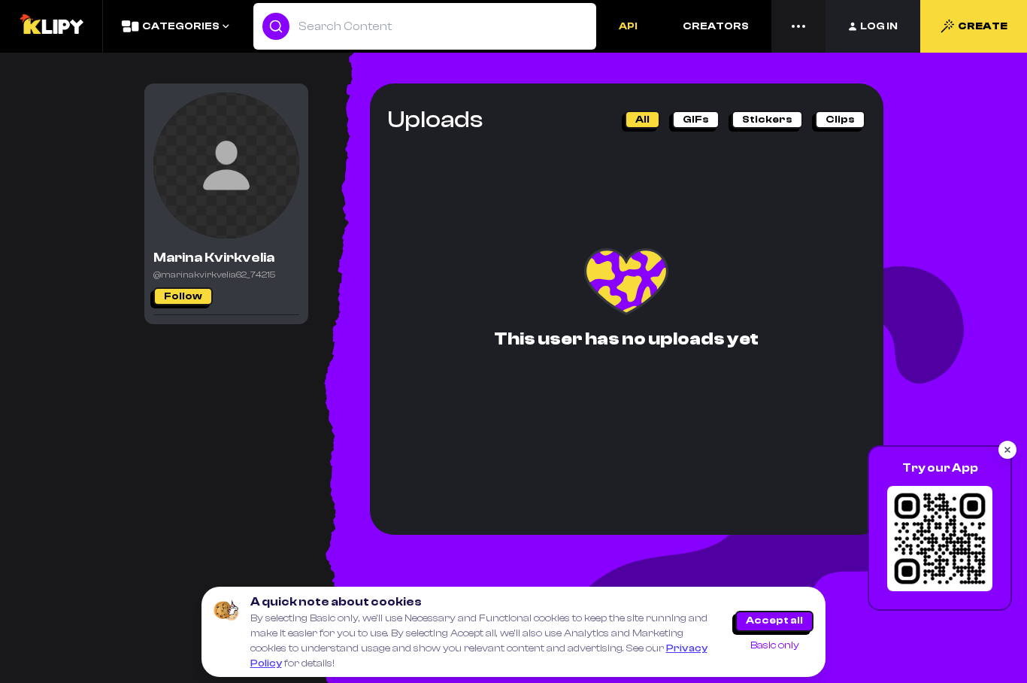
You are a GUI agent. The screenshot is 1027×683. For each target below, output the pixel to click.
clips (840, 120)
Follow (183, 296)
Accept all (774, 621)
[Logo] (51, 26)
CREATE (982, 26)
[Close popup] (1007, 450)
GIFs (696, 120)
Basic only (774, 645)
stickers (767, 120)
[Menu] (798, 26)
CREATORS (716, 26)
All (642, 120)
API (628, 26)
